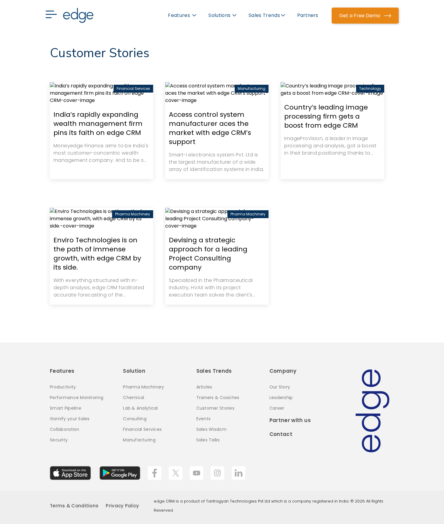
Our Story (279, 387)
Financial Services (142, 429)
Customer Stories (215, 408)
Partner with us (290, 420)
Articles (204, 387)
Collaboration (64, 429)
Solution (134, 371)
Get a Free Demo (360, 15)
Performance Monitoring (76, 398)
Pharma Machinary (143, 387)
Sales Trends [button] (264, 15)
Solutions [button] (219, 15)
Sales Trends (214, 371)
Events (203, 419)
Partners (307, 15)
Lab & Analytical (140, 408)
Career (277, 408)
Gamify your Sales (70, 419)
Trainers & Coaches (218, 398)
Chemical (133, 398)
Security (59, 440)
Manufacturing (139, 440)
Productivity (63, 387)
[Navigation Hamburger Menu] (54, 15)
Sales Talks (208, 440)
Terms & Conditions (74, 506)
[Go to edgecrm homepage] (78, 15)
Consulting (134, 419)
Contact (280, 434)
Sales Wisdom (211, 429)
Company (282, 371)
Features (62, 371)
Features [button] (179, 15)
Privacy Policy (122, 506)
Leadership (281, 398)
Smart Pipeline (65, 408)
